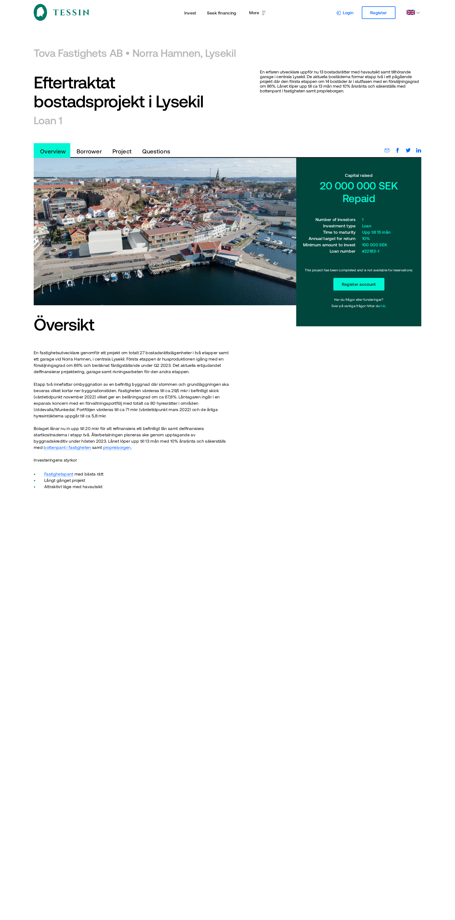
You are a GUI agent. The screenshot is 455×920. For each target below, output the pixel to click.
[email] (384, 150)
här (382, 306)
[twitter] (405, 150)
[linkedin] (416, 150)
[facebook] (395, 150)
